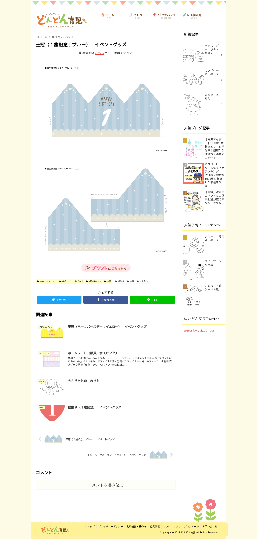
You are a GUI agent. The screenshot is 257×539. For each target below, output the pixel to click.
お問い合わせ (209, 526)
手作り (121, 281)
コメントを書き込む (106, 485)
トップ (91, 526)
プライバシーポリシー (110, 526)
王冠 (109, 281)
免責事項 (155, 526)
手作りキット (95, 281)
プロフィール (191, 526)
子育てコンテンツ (48, 281)
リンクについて (171, 526)
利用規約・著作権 (136, 526)
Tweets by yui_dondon (198, 330)
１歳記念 (144, 281)
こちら (99, 53)
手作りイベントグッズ (72, 281)
